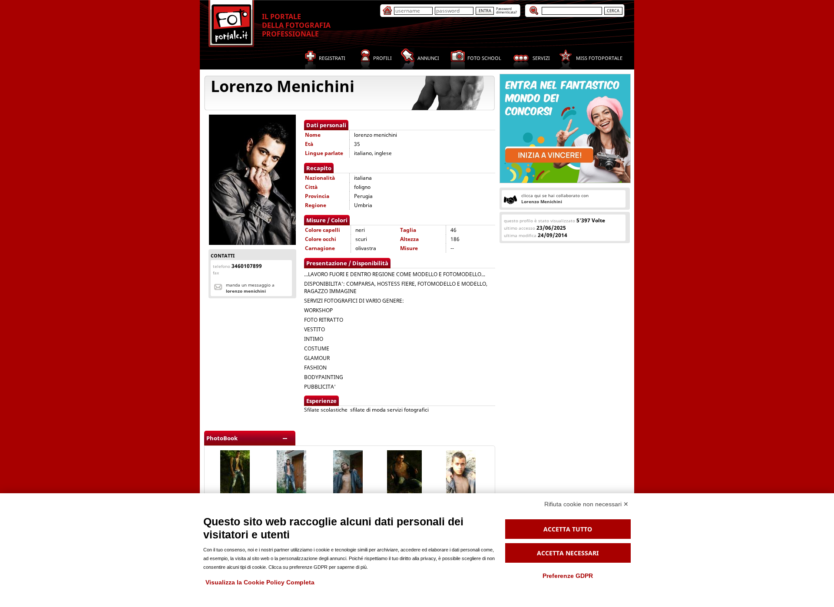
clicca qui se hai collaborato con (555, 198)
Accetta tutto (567, 529)
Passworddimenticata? (506, 10)
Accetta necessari (568, 553)
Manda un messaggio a (250, 288)
